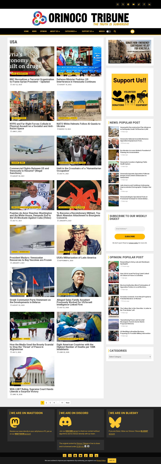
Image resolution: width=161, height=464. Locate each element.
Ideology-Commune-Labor (67, 207)
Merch (102, 31)
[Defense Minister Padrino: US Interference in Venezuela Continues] (79, 61)
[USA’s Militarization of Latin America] (79, 240)
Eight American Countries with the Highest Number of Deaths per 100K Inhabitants (76, 347)
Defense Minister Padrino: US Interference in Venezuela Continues (76, 80)
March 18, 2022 (65, 129)
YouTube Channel (129, 31)
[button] (114, 31)
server (72, 431)
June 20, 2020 (64, 352)
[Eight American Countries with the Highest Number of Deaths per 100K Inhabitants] (79, 327)
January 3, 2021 (18, 263)
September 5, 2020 (66, 260)
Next (67, 403)
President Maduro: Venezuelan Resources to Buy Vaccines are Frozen (31, 258)
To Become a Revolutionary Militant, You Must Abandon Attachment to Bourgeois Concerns (78, 215)
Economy (15, 162)
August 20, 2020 (18, 305)
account (23, 434)
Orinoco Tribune (82, 443)
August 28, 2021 (18, 176)
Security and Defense (72, 73)
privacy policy (133, 243)
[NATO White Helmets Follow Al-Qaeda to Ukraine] (79, 106)
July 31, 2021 (64, 174)
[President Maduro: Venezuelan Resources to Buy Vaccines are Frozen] (32, 240)
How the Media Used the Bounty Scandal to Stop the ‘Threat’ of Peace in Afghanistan (31, 347)
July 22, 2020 (64, 307)
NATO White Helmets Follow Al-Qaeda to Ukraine (79, 125)
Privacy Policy (101, 460)
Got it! (111, 460)
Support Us (87, 31)
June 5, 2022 (16, 131)
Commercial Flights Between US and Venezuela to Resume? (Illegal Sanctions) (29, 171)
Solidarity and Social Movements (29, 207)
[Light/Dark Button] (108, 31)
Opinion (43, 31)
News (34, 31)
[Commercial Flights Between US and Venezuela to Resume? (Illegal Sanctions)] (32, 150)
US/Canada (21, 118)
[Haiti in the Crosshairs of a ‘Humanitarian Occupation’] (79, 150)
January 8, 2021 (65, 221)
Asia (13, 73)
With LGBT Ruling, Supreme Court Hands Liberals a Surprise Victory (31, 390)
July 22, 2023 (17, 84)
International (22, 73)
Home (26, 31)
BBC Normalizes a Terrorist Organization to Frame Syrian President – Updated (32, 80)
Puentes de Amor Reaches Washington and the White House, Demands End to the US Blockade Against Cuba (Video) (31, 215)
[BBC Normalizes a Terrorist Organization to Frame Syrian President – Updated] (32, 61)
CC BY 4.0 (80, 446)
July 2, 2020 (16, 352)
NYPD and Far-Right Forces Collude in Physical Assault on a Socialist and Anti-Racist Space (31, 126)
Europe (14, 251)
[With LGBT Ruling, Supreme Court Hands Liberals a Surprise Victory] (32, 371)
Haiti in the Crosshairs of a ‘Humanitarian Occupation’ (79, 169)
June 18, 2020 (17, 394)
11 (62, 403)
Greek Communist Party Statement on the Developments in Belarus (30, 301)
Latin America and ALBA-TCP (68, 162)
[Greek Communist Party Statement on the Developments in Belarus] (32, 282)
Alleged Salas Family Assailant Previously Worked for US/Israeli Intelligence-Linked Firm (74, 302)
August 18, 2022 (65, 84)
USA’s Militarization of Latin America (76, 257)
